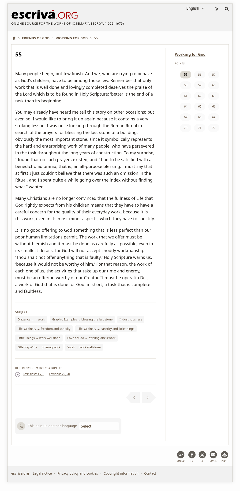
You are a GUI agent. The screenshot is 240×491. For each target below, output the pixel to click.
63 (213, 96)
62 (199, 96)
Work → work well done (84, 347)
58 (185, 85)
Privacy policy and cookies (77, 473)
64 (185, 106)
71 (199, 128)
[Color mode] (217, 9)
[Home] (15, 38)
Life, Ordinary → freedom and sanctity (44, 329)
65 (199, 106)
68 (199, 117)
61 (185, 96)
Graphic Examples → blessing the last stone (82, 319)
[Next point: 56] (149, 397)
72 (213, 128)
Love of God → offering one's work (91, 338)
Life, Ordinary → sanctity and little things (106, 329)
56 (199, 74)
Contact (150, 473)
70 (185, 128)
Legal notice (42, 473)
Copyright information (121, 473)
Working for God (190, 54)
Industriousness (131, 319)
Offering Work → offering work (39, 347)
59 (199, 85)
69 (213, 117)
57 (213, 74)
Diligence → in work (31, 319)
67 (185, 117)
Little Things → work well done (39, 338)
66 (213, 106)
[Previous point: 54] (133, 397)
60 (213, 85)
